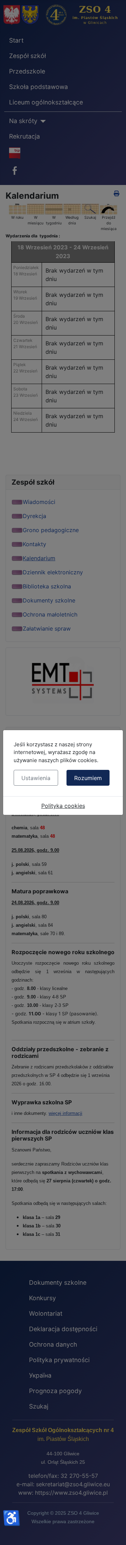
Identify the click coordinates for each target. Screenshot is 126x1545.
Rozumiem (88, 777)
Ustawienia (35, 777)
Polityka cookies (63, 805)
